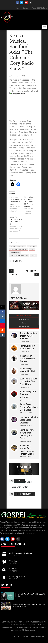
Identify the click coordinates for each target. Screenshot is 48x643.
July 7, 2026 (24, 364)
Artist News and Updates (24, 315)
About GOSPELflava (39, 8)
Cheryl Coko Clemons (17, 246)
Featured (13, 569)
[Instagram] (30, 2)
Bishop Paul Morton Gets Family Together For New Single (27, 449)
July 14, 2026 (25, 351)
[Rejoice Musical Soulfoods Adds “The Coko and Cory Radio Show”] (16, 289)
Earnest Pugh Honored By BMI (27, 370)
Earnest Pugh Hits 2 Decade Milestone (28, 394)
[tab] (24, 315)
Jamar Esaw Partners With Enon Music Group (29, 407)
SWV (32, 249)
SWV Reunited (15, 252)
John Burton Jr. (16, 76)
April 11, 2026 (25, 387)
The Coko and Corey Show (19, 256)
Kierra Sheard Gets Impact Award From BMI (28, 336)
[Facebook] (17, 2)
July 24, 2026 (25, 341)
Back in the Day (24, 319)
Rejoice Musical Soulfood (19, 249)
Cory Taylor (32, 246)
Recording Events (17, 576)
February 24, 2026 (26, 400)
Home (18, 8)
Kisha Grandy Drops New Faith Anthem (27, 358)
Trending (13, 561)
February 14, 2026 (26, 412)
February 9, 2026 (26, 441)
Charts (24, 323)
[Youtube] (26, 2)
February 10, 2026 (26, 425)
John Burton (19, 297)
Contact (26, 8)
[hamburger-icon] (44, 27)
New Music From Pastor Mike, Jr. (27, 347)
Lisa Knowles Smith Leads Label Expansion (29, 420)
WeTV (33, 256)
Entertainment (24, 326)
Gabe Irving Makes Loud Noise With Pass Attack (28, 381)
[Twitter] (21, 2)
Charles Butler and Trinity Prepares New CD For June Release (29, 201)
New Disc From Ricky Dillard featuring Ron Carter (27, 434)
